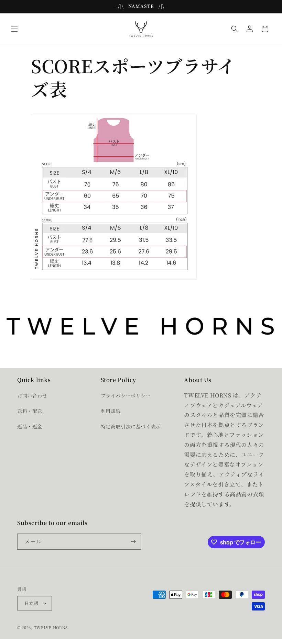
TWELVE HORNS (51, 627)
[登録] (133, 542)
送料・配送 (29, 410)
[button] (14, 28)
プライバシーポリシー (126, 395)
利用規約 (111, 410)
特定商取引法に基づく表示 (131, 426)
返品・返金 (29, 426)
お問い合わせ (32, 395)
